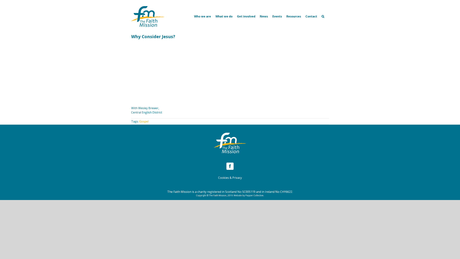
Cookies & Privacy (230, 178)
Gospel (144, 121)
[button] (323, 16)
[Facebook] (230, 166)
